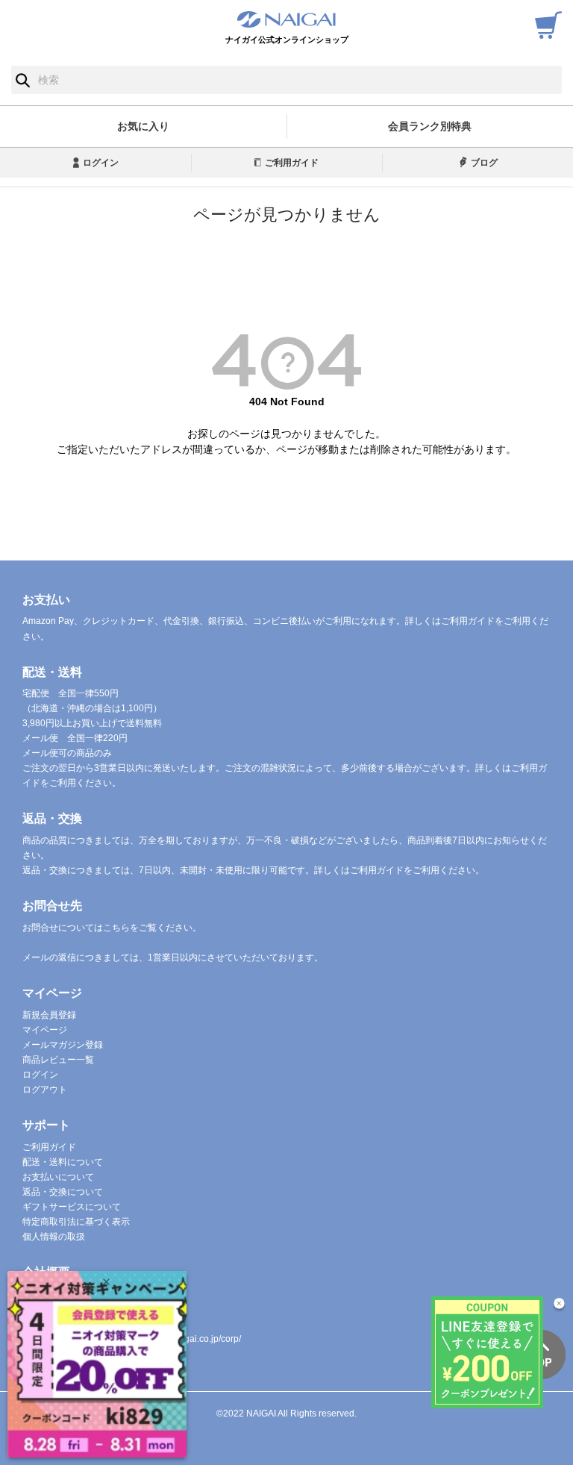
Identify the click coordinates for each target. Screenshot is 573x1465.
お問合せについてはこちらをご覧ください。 (111, 927)
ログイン (101, 162)
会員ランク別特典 (430, 126)
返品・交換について (62, 1192)
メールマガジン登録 (62, 1045)
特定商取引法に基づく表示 (76, 1221)
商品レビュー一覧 (58, 1060)
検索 (22, 79)
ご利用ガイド (292, 162)
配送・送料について (62, 1162)
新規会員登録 (49, 1015)
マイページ (44, 1030)
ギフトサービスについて (71, 1207)
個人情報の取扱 (53, 1236)
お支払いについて (58, 1177)
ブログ (484, 162)
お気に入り (143, 126)
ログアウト (44, 1089)
